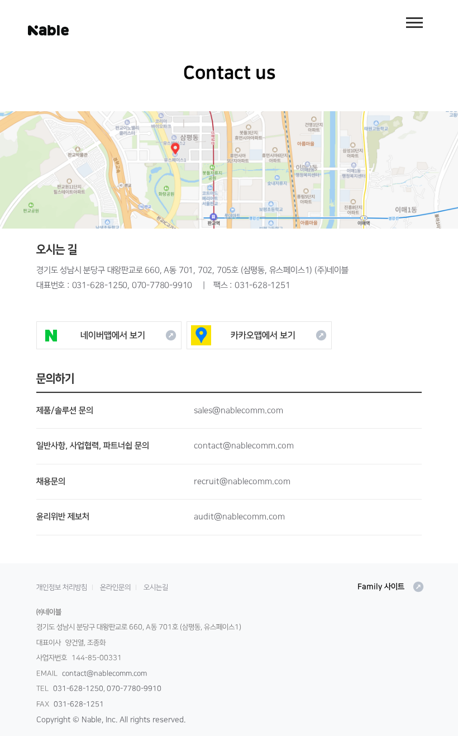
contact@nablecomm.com (104, 673)
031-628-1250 (100, 285)
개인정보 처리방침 (61, 587)
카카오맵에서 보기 (279, 335)
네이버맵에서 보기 (128, 335)
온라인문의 (115, 587)
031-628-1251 (262, 285)
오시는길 (156, 587)
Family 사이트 (390, 587)
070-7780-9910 (162, 285)
